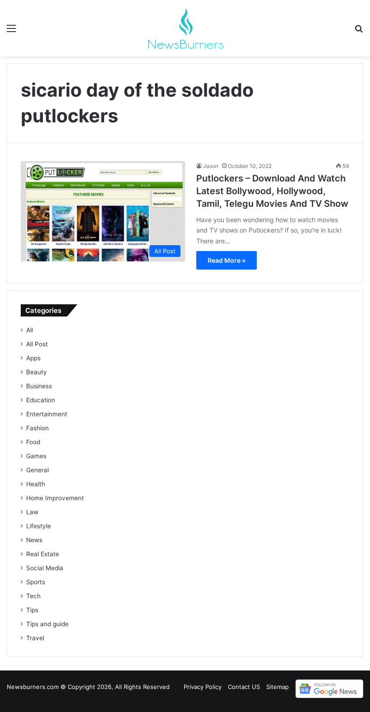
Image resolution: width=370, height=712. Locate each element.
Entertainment (46, 414)
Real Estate (42, 554)
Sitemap (277, 686)
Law (32, 512)
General (37, 470)
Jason (210, 166)
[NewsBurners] (185, 28)
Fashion (37, 428)
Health (35, 484)
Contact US (244, 686)
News (34, 540)
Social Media (44, 568)
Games (36, 456)
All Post (37, 344)
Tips (32, 610)
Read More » (226, 260)
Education (40, 400)
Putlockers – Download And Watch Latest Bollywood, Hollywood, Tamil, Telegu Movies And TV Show (272, 191)
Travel (35, 638)
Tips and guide (47, 624)
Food (33, 442)
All (29, 330)
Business (39, 386)
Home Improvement (55, 498)
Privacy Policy (203, 686)
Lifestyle (38, 526)
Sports (35, 582)
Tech (33, 596)
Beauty (36, 372)
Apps (33, 358)
